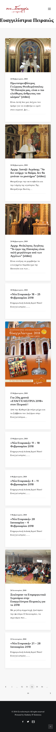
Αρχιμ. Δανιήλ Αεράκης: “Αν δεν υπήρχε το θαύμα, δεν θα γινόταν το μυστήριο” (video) (28, 173)
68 (28, 693)
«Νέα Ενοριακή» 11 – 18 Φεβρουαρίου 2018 (25, 445)
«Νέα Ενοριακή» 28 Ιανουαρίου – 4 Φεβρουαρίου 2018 (22, 522)
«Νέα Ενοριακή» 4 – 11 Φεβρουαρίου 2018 (24, 483)
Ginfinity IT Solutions (32, 714)
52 (22, 687)
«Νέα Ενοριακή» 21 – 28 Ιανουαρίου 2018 (25, 645)
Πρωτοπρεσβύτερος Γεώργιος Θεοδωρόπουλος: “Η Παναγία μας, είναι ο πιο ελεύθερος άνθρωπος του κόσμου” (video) (27, 90)
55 (37, 687)
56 (42, 687)
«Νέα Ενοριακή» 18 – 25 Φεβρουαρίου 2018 (25, 296)
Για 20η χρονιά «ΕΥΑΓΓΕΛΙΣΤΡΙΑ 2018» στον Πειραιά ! (26, 401)
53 (27, 687)
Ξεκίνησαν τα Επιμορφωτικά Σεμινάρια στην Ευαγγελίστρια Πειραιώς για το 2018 (28, 600)
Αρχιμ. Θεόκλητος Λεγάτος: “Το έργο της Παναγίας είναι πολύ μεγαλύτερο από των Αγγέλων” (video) (27, 251)
